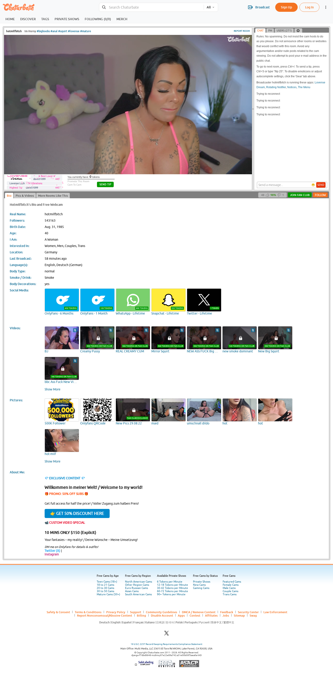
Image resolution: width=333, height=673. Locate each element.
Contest (195, 615)
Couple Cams (230, 591)
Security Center (248, 612)
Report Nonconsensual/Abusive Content (104, 615)
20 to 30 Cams (105, 588)
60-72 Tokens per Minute (172, 591)
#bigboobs (43, 31)
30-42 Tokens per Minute (172, 588)
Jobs (225, 615)
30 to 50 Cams (105, 591)
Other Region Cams (137, 584)
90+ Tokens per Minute (171, 594)
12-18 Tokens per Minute (172, 584)
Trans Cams (229, 594)
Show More (52, 389)
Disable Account (162, 615)
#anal (54, 31)
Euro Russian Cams (136, 588)
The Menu (304, 87)
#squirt (62, 31)
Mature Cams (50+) (108, 594)
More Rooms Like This (53, 195)
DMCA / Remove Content (198, 612)
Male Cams (229, 588)
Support (135, 612)
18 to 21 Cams (105, 584)
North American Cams (138, 581)
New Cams (199, 584)
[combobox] (151, 7)
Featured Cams (232, 581)
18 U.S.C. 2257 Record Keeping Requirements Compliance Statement (166, 644)
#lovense (74, 31)
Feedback (226, 612)
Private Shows (201, 581)
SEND (320, 184)
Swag (253, 615)
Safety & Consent (58, 612)
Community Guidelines (161, 612)
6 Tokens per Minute (169, 581)
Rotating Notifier (276, 87)
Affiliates (211, 615)
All (209, 7)
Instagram (52, 554)
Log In (309, 7)
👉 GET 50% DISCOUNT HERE (77, 513)
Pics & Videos (25, 195)
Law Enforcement (275, 612)
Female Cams (231, 584)
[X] (166, 634)
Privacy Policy (115, 612)
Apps (181, 615)
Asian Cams (132, 591)
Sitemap (239, 615)
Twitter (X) (52, 550)
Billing (141, 615)
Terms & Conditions (88, 612)
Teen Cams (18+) (107, 581)
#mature (85, 31)
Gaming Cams (201, 588)
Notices (292, 87)
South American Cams (138, 594)
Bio (9, 195)
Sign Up (286, 7)
